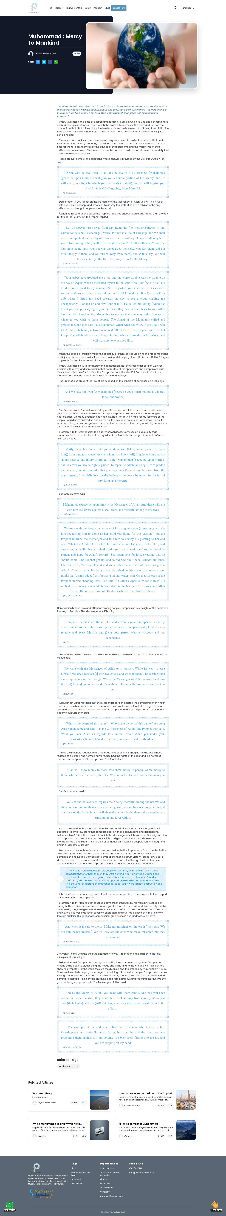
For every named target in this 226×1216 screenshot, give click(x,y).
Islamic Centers (74, 7)
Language (186, 7)
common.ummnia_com (111, 1196)
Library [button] (58, 7)
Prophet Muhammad (68, 1066)
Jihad (73, 1168)
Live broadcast (106, 1187)
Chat (107, 7)
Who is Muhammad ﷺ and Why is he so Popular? (56, 1125)
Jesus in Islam (77, 1179)
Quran (87, 7)
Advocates (105, 1183)
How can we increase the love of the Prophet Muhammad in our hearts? (145, 1095)
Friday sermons (107, 1168)
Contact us (105, 1192)
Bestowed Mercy (42, 1093)
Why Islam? (76, 1183)
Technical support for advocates (110, 1173)
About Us (104, 1179)
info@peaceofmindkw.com (141, 1172)
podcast (98, 7)
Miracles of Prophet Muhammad (138, 1123)
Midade (117, 1212)
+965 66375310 (135, 1168)
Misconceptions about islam (81, 1173)
